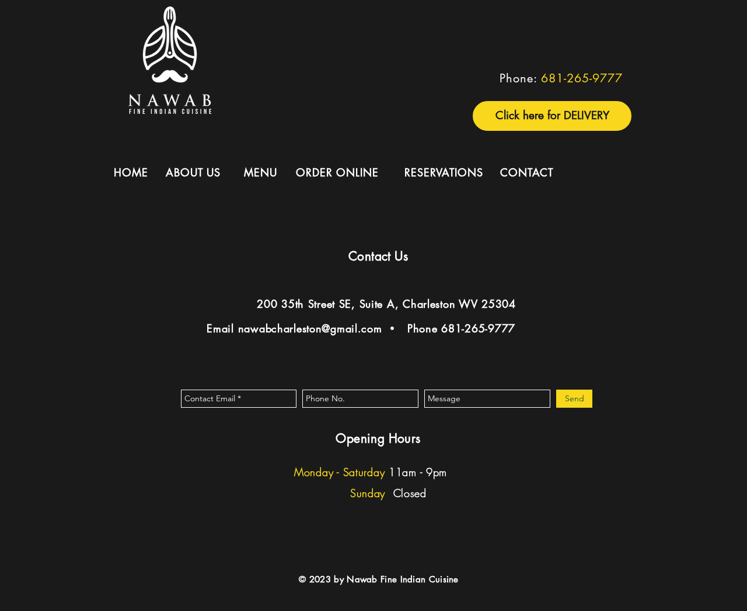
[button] (552, 116)
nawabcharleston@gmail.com (310, 328)
